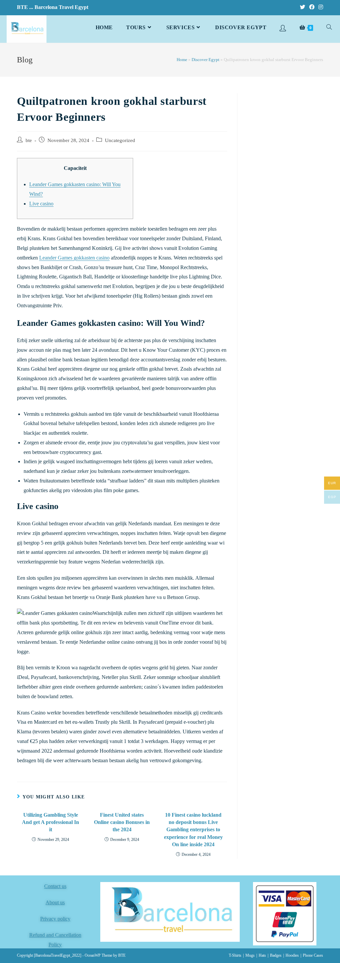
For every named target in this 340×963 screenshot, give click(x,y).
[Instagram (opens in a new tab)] (319, 7)
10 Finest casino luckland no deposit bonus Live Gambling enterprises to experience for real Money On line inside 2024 (193, 830)
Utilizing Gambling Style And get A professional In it (50, 822)
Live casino (41, 203)
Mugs (250, 955)
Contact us (55, 886)
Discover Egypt (205, 59)
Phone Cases (313, 955)
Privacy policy (55, 919)
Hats (262, 955)
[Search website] (329, 27)
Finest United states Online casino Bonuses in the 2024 (122, 822)
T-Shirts (235, 955)
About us (55, 902)
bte (29, 140)
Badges (276, 955)
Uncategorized (120, 140)
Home (182, 59)
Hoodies (292, 955)
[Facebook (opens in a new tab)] (311, 7)
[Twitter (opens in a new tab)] (302, 7)
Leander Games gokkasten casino (74, 257)
